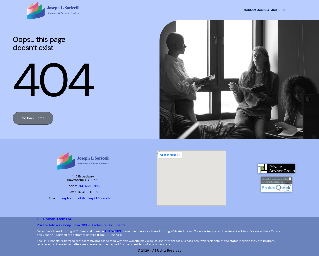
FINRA (109, 231)
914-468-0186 (89, 186)
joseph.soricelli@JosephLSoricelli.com (88, 198)
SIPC (118, 231)
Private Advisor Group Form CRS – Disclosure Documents (81, 225)
